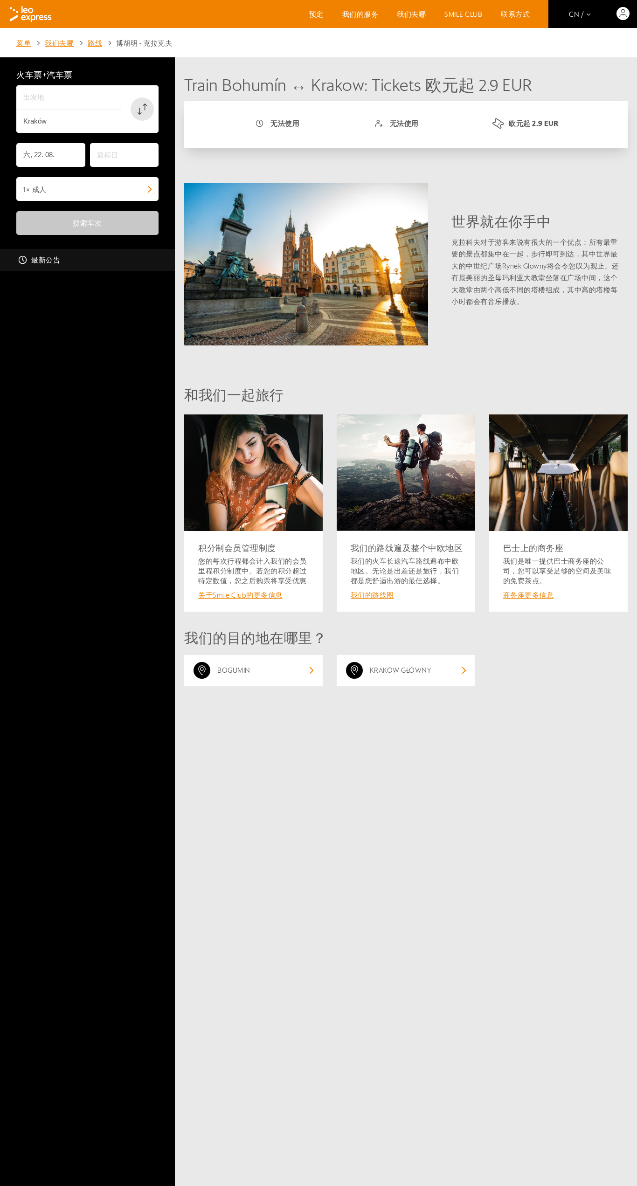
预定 (316, 14)
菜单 (23, 43)
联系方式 (515, 14)
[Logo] (30, 14)
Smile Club (463, 14)
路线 (95, 43)
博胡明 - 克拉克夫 (144, 43)
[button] (142, 109)
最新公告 (45, 259)
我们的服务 (360, 14)
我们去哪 (411, 14)
